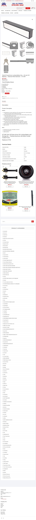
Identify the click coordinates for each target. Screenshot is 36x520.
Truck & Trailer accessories (7, 466)
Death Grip (5, 376)
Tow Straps (5, 457)
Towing (4, 459)
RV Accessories (5, 441)
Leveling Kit (5, 310)
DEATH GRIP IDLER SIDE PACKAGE (9, 265)
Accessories (5, 231)
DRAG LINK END (6, 272)
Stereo (4, 448)
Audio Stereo (5, 234)
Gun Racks (5, 399)
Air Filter (4, 240)
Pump (4, 437)
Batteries (4, 365)
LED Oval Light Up (6, 307)
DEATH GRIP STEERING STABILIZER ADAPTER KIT (11, 267)
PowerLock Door (5, 321)
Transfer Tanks (5, 350)
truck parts (5, 352)
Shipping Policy (3, 513)
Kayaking (4, 412)
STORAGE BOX (5, 336)
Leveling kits (5, 416)
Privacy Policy (3, 511)
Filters (4, 392)
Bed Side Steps (5, 247)
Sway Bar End (5, 341)
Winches (4, 472)
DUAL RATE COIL (6, 274)
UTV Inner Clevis (5, 356)
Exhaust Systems (6, 388)
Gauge (4, 292)
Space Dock (5, 330)
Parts (2, 10)
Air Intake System (6, 242)
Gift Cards (2, 505)
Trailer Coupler (5, 463)
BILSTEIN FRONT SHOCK (7, 249)
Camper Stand (5, 258)
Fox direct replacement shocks (8, 281)
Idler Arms (4, 407)
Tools (4, 456)
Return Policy (3, 512)
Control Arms (5, 372)
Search (28, 8)
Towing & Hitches (6, 461)
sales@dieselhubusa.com (19, 0)
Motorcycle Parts (5, 427)
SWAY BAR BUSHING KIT (7, 339)
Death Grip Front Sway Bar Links (8, 263)
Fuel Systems (5, 394)
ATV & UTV (5, 233)
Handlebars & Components (7, 401)
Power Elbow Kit (5, 320)
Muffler (4, 428)
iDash (4, 300)
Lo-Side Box (5, 312)
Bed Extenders (5, 245)
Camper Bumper (5, 256)
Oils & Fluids (5, 430)
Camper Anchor (5, 254)
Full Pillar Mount (5, 289)
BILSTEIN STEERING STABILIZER (8, 251)
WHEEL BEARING (6, 358)
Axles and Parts (5, 361)
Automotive (7, 10)
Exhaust (20, 10)
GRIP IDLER (5, 298)
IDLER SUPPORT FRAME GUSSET (9, 301)
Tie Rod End (5, 347)
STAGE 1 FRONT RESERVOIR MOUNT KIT (10, 334)
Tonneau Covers (27, 10)
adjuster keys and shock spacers (8, 238)
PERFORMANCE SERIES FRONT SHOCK (10, 318)
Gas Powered (5, 396)
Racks (4, 439)
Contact (2, 504)
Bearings (4, 367)
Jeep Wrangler (5, 305)
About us (2, 503)
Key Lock (4, 414)
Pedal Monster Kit (6, 316)
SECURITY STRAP (6, 327)
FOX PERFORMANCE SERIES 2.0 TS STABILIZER (11, 283)
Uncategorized (5, 468)
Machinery (4, 421)
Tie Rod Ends (5, 450)
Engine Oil (4, 383)
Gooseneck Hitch (6, 296)
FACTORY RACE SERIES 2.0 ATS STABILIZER (10, 278)
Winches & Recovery (6, 474)
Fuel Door (4, 287)
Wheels (4, 470)
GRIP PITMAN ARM (6, 398)
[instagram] (33, 1)
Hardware (4, 403)
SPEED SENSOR (6, 332)
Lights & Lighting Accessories (7, 419)
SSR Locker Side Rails (6, 447)
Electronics (14, 10)
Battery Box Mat (5, 243)
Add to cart (7, 93)
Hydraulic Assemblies (6, 405)
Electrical (4, 378)
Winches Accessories (6, 476)
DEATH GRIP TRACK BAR (7, 271)
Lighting (4, 417)
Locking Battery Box (13, 98)
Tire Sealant (5, 452)
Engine (4, 381)
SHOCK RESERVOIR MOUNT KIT (8, 329)
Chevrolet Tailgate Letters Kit (7, 260)
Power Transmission (6, 436)
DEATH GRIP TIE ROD (7, 269)
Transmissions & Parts (6, 465)
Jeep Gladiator (5, 303)
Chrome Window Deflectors (7, 262)
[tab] (4, 101)
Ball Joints (4, 363)
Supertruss (5, 338)
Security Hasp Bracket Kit (7, 445)
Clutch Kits (5, 370)
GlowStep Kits (5, 294)
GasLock (4, 291)
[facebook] (31, 1)
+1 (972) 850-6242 (8, 0)
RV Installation (5, 443)
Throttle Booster (5, 345)
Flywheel (4, 280)
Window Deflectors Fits (6, 477)
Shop (1, 507)
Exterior (4, 390)
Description (4, 101)
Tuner (4, 354)
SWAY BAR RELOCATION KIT (8, 343)
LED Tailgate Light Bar (6, 309)
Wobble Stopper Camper (7, 359)
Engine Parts (5, 385)
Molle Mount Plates (6, 425)
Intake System (5, 410)
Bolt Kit (4, 252)
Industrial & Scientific (6, 408)
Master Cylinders (5, 423)
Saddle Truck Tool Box (6, 325)
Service (2, 506)
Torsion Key (5, 349)
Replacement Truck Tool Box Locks (8, 323)
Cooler (4, 374)
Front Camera (5, 285)
